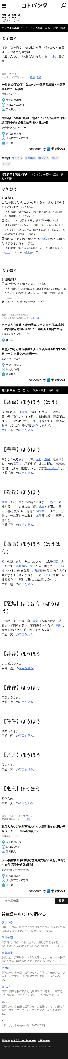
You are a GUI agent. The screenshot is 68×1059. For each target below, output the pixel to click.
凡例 (39, 77)
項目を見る (26, 430)
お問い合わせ (44, 1040)
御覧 (56, 561)
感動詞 (55, 158)
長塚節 (28, 252)
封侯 (36, 425)
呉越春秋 (21, 566)
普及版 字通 (8, 390)
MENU (4, 5)
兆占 (42, 506)
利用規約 (6, 1040)
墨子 (53, 502)
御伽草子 (43, 158)
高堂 (59, 625)
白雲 (41, 511)
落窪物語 (30, 158)
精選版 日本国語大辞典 (15, 174)
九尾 (35, 570)
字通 (4, 430)
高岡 (16, 463)
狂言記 (6, 163)
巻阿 (47, 459)
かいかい (52, 468)
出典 (7, 252)
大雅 (38, 459)
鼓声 (4, 502)
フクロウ (17, 158)
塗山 (33, 566)
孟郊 (36, 620)
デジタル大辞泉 (10, 28)
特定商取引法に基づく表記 (23, 1040)
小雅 (47, 575)
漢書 (24, 412)
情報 (32, 77)
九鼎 (38, 515)
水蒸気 (43, 238)
